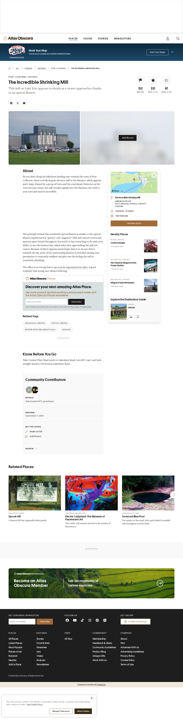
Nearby (13, 660)
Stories (40, 639)
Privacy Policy (75, 307)
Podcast (41, 660)
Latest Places (15, 643)
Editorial (42, 633)
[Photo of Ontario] (119, 312)
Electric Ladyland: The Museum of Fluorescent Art (85, 518)
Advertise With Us (130, 647)
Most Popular (15, 647)
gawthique (48, 401)
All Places (13, 639)
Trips (67, 633)
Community (100, 633)
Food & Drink (43, 643)
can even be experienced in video (70, 267)
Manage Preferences (61, 711)
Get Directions (134, 223)
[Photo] (150, 245)
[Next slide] (174, 495)
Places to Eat (15, 652)
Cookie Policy (128, 660)
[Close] (92, 698)
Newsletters (43, 664)
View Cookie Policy (35, 704)
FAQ (123, 643)
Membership (99, 639)
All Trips (68, 639)
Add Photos (127, 138)
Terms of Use (87, 307)
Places (12, 633)
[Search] (178, 38)
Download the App (137, 622)
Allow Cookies (83, 711)
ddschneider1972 (33, 401)
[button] (140, 80)
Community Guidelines (104, 647)
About (124, 639)
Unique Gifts (99, 656)
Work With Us (100, 660)
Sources (29, 448)
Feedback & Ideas (102, 643)
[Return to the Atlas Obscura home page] (19, 38)
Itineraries (42, 647)
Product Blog (99, 652)
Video (40, 656)
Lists (39, 652)
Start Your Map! (157, 52)
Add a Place (15, 664)
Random (13, 656)
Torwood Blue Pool (133, 516)
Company (126, 633)
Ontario (131, 308)
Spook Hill (15, 516)
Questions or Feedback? (91, 685)
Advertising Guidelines (132, 652)
